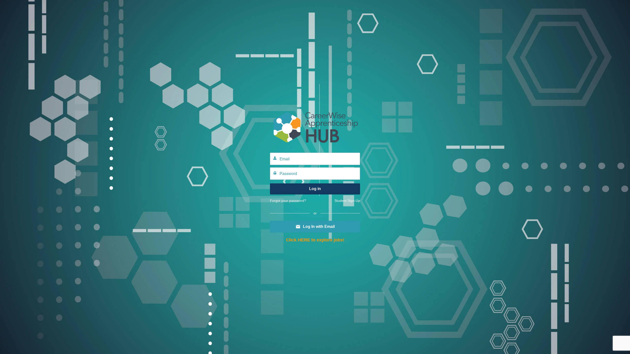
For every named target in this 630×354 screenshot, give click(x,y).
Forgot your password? (288, 201)
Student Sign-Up (347, 201)
